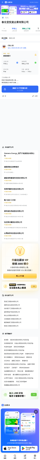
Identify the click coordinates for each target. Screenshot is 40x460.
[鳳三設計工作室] (20, 203)
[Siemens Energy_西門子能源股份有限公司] (20, 157)
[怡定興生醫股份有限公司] (20, 225)
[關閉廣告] (36, 412)
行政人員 (11, 45)
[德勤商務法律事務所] (20, 169)
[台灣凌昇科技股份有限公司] (20, 236)
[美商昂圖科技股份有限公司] (20, 191)
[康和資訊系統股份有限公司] (20, 214)
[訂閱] (37, 17)
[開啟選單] (2, 2)
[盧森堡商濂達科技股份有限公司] (20, 180)
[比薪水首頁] (6, 405)
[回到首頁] (3, 17)
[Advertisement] (20, 122)
